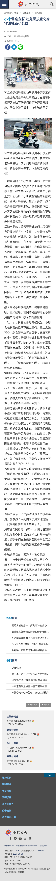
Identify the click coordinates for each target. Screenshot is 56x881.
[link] (7, 47)
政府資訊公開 (9, 817)
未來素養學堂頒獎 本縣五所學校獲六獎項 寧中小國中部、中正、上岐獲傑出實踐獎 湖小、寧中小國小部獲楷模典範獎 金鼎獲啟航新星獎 (31, 686)
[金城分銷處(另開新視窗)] (32, 721)
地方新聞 (38, 13)
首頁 (16, 13)
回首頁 (46, 705)
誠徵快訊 (16, 668)
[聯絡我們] (25, 838)
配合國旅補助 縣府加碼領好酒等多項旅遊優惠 (31, 638)
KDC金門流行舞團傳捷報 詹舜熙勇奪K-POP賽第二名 (31, 680)
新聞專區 (26, 13)
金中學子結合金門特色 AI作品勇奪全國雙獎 (31, 674)
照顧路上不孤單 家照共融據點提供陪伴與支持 (31, 650)
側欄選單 (4, 4)
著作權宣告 (9, 846)
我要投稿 (6, 791)
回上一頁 (33, 705)
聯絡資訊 (43, 846)
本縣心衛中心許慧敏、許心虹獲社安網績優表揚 (31, 692)
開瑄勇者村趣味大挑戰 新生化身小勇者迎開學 (31, 625)
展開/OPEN (49, 775)
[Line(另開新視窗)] (15, 838)
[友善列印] (30, 838)
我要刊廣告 (8, 804)
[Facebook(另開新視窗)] (10, 838)
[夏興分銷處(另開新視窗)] (30, 761)
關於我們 (6, 778)
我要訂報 (6, 797)
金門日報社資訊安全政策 (26, 846)
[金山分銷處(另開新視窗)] (32, 747)
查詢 (51, 4)
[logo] (28, 4)
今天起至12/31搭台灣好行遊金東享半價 (31, 644)
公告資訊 (6, 811)
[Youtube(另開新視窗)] (20, 838)
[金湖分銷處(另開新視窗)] (38, 734)
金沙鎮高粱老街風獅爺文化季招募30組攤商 (31, 632)
